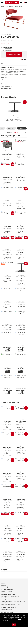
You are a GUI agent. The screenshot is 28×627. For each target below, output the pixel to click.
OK (14, 625)
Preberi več (4, 43)
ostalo (21, 128)
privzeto (16, 132)
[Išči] (21, 2)
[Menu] (2, 2)
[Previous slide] (3, 19)
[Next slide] (24, 19)
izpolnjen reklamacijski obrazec (14, 604)
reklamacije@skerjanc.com (9, 601)
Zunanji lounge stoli (12, 128)
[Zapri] (24, 625)
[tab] (14, 31)
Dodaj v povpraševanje (14, 54)
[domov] (12, 2)
